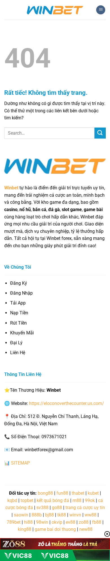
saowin (21, 515)
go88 (57, 507)
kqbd (12, 500)
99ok (90, 500)
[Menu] (100, 10)
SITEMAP (20, 463)
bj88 (49, 515)
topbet (27, 500)
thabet (78, 493)
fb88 (96, 522)
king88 (24, 529)
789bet (14, 522)
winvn (75, 515)
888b (37, 515)
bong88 (45, 493)
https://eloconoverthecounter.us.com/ (66, 403)
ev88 (70, 522)
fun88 (62, 493)
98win (42, 522)
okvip (57, 522)
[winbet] (55, 10)
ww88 (90, 515)
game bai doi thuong (55, 529)
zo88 (84, 522)
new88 (86, 529)
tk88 (61, 515)
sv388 (42, 507)
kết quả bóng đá (53, 500)
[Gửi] (100, 133)
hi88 (28, 522)
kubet (93, 493)
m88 (77, 500)
